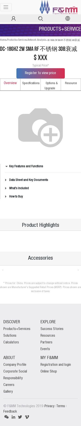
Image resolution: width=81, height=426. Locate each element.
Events (45, 349)
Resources (47, 335)
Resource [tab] (71, 83)
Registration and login (55, 364)
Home (3, 40)
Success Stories (51, 329)
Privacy (50, 406)
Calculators (11, 342)
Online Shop (48, 371)
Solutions (9, 335)
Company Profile (14, 364)
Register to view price (40, 73)
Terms (61, 406)
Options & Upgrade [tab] (51, 86)
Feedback (10, 411)
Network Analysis (37, 40)
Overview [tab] (10, 83)
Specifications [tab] (31, 83)
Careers (8, 385)
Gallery (8, 391)
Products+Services (17, 40)
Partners (46, 342)
